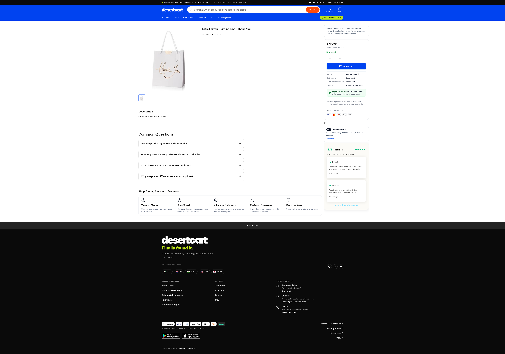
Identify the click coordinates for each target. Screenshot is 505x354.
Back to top (252, 225)
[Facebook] (341, 266)
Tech (176, 17)
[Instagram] (329, 266)
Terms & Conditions (332, 323)
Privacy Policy (335, 328)
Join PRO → (331, 139)
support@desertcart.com (294, 302)
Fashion (202, 17)
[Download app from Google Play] (171, 336)
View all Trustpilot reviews (346, 205)
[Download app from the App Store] (191, 336)
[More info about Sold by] (358, 74)
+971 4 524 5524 (289, 312)
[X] (335, 266)
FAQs (339, 338)
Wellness (166, 17)
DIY (212, 17)
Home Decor (188, 17)
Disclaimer (336, 333)
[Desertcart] (172, 9)
